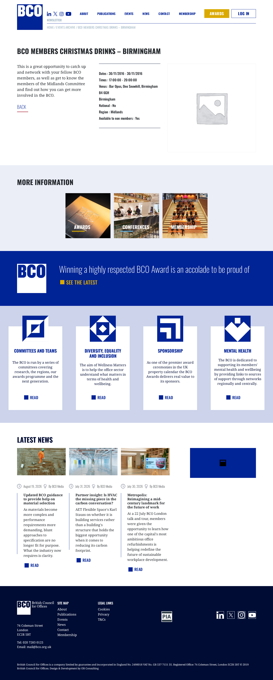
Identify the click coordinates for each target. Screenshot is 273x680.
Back (39, 106)
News (61, 624)
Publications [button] (106, 13)
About (62, 609)
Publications (66, 614)
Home (50, 27)
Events (62, 619)
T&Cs (102, 619)
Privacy (103, 614)
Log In (243, 13)
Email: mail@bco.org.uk (34, 647)
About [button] (84, 13)
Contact (164, 13)
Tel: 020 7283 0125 (30, 642)
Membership (67, 635)
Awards (217, 13)
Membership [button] (187, 13)
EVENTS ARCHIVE (65, 27)
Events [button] (129, 13)
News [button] (145, 13)
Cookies (104, 609)
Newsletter (54, 20)
